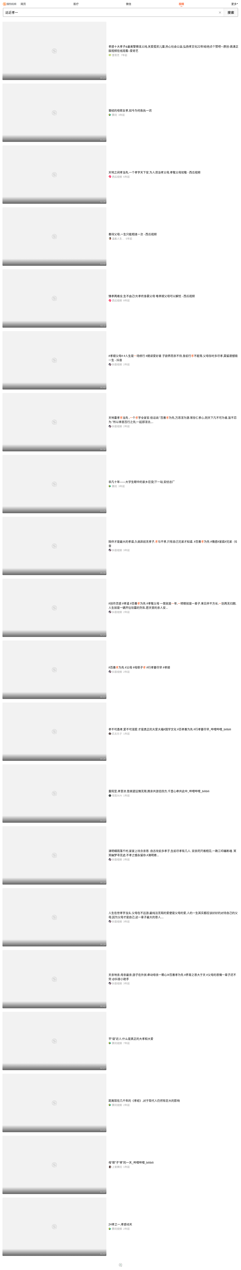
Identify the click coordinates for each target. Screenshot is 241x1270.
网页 (23, 3)
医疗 (76, 3)
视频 (181, 3)
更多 (234, 3)
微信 (128, 3)
